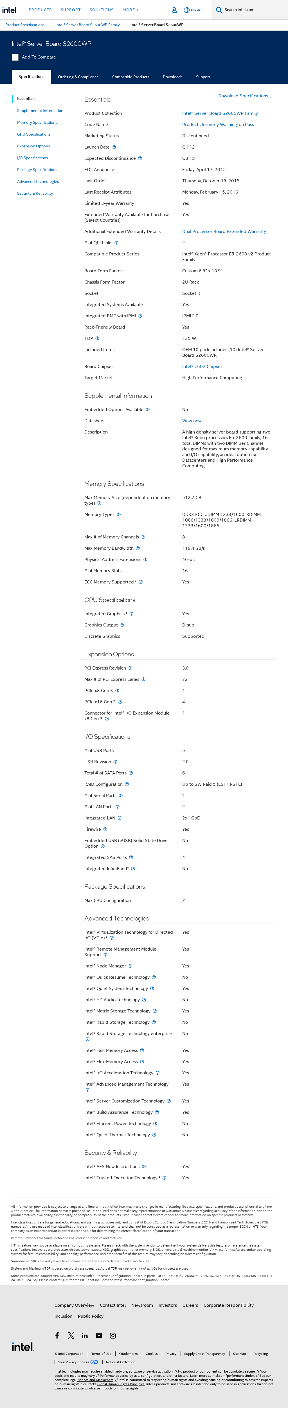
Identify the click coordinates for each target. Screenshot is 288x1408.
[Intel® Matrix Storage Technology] (155, 1011)
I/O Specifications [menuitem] (32, 157)
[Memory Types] (119, 514)
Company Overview (74, 1305)
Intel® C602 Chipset (202, 366)
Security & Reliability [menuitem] (35, 193)
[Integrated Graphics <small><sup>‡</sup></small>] (131, 613)
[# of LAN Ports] (117, 806)
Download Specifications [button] (243, 96)
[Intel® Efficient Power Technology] (155, 1123)
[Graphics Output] (122, 625)
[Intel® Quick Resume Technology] (154, 977)
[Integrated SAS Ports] (131, 857)
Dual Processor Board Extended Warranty (224, 231)
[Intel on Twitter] (71, 1336)
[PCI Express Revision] (130, 668)
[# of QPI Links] (116, 242)
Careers (190, 1305)
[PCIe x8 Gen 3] (117, 690)
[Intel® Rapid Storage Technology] (154, 1022)
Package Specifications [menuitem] (37, 169)
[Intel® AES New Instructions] (144, 1166)
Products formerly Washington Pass (218, 124)
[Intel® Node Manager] (130, 966)
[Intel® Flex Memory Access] (142, 1061)
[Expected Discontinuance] (140, 158)
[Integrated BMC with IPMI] (140, 315)
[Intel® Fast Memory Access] (142, 1050)
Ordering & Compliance (78, 76)
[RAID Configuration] (127, 784)
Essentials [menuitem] (26, 98)
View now (192, 421)
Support (203, 76)
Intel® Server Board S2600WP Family (220, 113)
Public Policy (91, 1316)
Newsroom (142, 1305)
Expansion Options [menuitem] (33, 146)
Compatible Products (130, 76)
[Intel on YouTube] (99, 1336)
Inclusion (63, 1316)
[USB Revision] (115, 761)
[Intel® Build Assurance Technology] (157, 1112)
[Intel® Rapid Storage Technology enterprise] (87, 1039)
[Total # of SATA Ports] (131, 773)
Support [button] (71, 9)
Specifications (31, 76)
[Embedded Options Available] (148, 409)
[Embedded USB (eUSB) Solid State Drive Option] (103, 846)
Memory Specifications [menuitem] (37, 122)
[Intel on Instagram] (113, 1336)
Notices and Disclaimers (95, 1380)
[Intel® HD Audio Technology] (144, 999)
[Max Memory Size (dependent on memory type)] (99, 503)
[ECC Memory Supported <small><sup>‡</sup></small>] (141, 582)
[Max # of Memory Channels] (143, 537)
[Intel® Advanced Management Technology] (87, 1089)
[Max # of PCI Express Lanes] (143, 679)
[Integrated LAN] (119, 818)
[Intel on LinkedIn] (85, 1336)
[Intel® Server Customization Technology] (169, 1101)
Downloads (173, 76)
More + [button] (131, 9)
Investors (168, 1305)
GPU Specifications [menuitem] (34, 134)
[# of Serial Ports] (121, 795)
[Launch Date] (114, 147)
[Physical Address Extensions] (145, 559)
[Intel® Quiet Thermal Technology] (154, 1134)
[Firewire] (105, 829)
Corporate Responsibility (229, 1305)
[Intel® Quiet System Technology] (152, 988)
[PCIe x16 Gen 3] (120, 701)
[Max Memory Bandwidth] (138, 548)
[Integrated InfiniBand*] (133, 868)
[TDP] (97, 338)
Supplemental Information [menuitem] (40, 110)
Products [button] (40, 9)
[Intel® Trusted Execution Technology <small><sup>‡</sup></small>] (164, 1177)
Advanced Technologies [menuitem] (38, 181)
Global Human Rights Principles (121, 1384)
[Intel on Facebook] (57, 1336)
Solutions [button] (102, 9)
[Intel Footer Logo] (23, 1346)
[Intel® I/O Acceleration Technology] (157, 1072)
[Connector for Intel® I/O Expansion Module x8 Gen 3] (107, 718)
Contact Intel (113, 1305)
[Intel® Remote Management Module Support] (105, 954)
